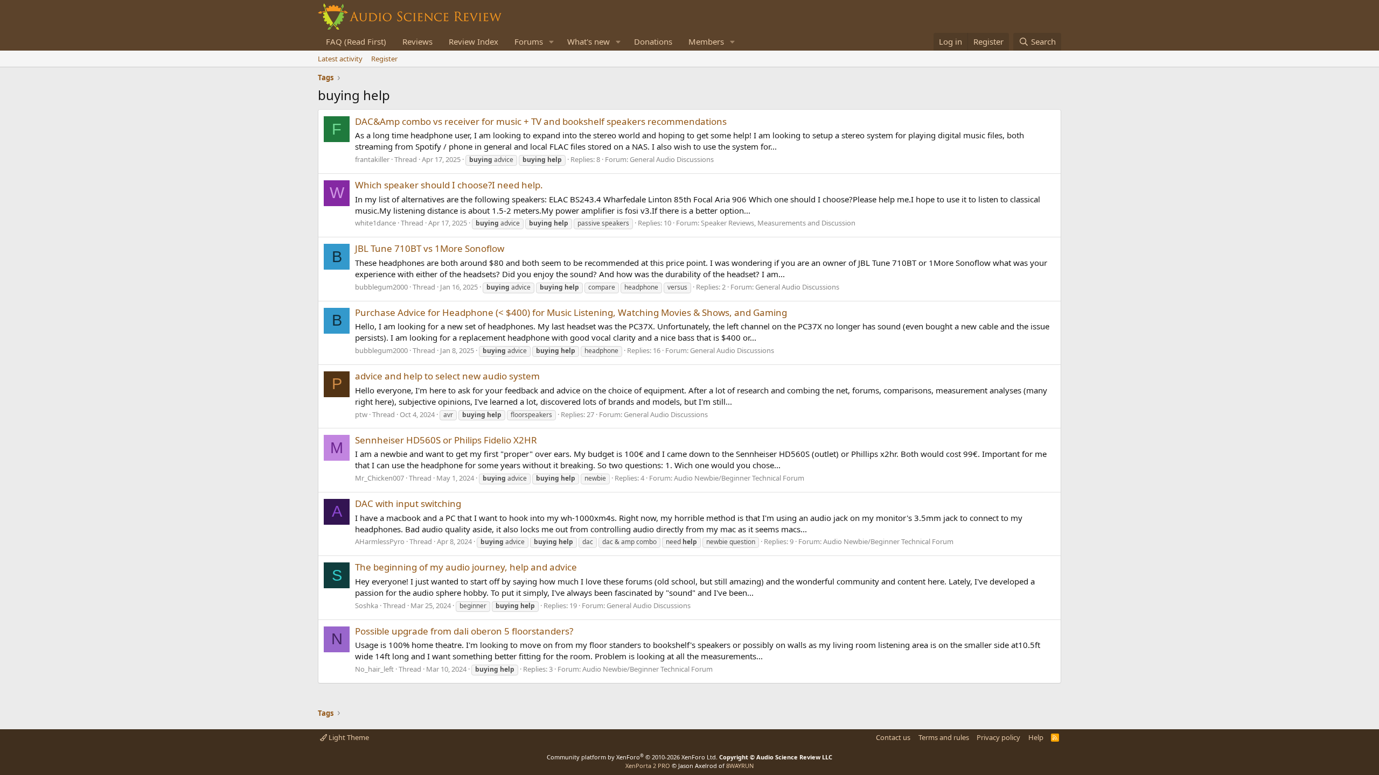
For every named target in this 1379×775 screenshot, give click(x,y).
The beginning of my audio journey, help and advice (466, 567)
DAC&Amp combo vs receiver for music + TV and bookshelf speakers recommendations (541, 121)
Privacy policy (998, 737)
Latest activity (340, 59)
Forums (528, 41)
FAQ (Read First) (356, 41)
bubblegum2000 (381, 287)
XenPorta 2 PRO (647, 766)
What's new (588, 41)
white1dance (375, 223)
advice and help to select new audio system (447, 376)
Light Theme (348, 737)
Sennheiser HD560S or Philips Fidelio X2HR (446, 440)
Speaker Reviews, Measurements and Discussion (778, 223)
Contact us (893, 737)
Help (1035, 737)
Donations (653, 41)
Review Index (473, 41)
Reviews (417, 41)
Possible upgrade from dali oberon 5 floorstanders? (464, 631)
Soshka (366, 605)
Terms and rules (943, 737)
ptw (361, 414)
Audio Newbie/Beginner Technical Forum (739, 478)
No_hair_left (374, 669)
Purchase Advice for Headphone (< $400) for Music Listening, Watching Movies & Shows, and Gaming (571, 312)
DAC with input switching (408, 503)
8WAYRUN (740, 766)
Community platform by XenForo (632, 757)
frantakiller (372, 159)
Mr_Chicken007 (379, 478)
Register (384, 59)
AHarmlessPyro (380, 541)
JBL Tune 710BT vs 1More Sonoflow (429, 248)
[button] (551, 42)
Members (706, 41)
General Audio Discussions (672, 159)
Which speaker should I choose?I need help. (449, 185)
